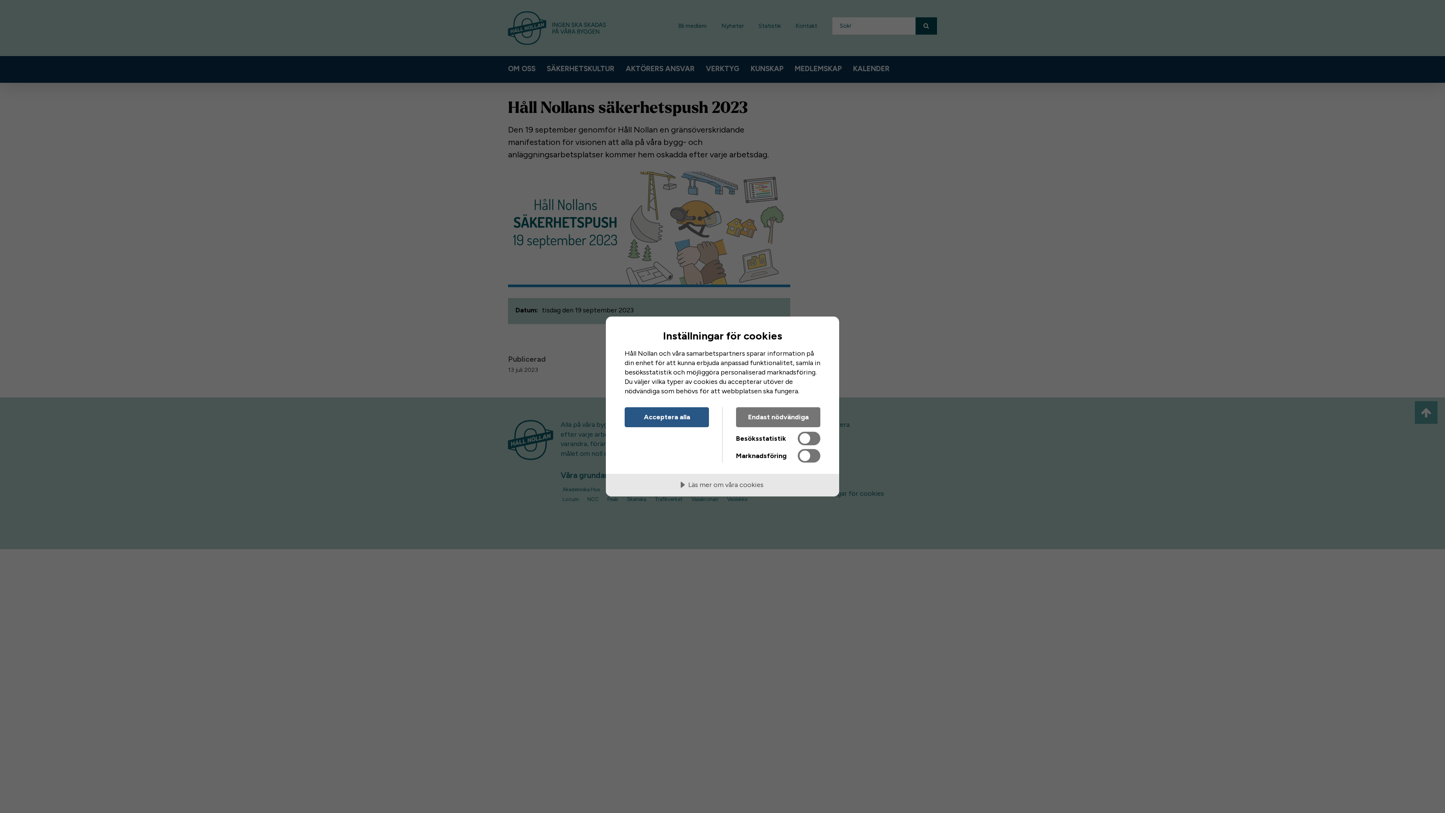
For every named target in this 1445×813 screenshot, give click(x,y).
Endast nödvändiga (778, 417)
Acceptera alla (667, 417)
